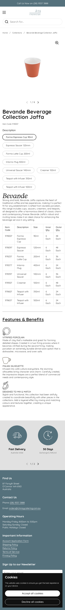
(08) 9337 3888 (17, 502)
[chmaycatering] (35, 12)
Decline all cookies (33, 601)
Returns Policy (9, 548)
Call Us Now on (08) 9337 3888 (32, 3)
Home (5, 33)
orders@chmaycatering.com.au (24, 508)
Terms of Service (10, 551)
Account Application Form (15, 540)
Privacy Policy (9, 555)
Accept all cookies (32, 593)
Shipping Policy (10, 544)
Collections (17, 33)
